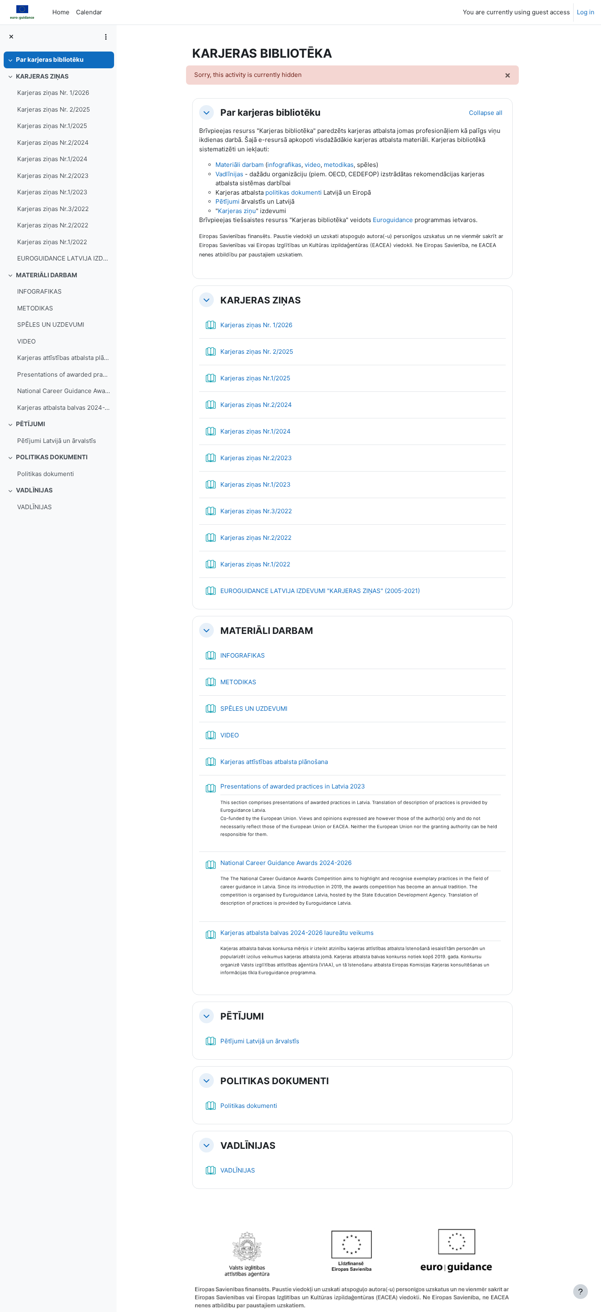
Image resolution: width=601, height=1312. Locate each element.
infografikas (284, 164)
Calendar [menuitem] (89, 12)
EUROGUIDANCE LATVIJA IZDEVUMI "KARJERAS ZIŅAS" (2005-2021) (63, 258)
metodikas (339, 164)
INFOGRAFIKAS (39, 291)
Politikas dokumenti (45, 474)
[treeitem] (58, 60)
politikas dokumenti (293, 192)
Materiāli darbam (239, 164)
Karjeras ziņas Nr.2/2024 (53, 142)
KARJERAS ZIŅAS (42, 76)
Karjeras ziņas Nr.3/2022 (53, 209)
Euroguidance (393, 220)
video (313, 164)
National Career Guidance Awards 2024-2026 (63, 391)
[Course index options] (106, 36)
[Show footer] (580, 1291)
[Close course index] (11, 37)
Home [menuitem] (61, 12)
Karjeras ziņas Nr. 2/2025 (53, 109)
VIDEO (26, 341)
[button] (206, 112)
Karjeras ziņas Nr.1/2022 (52, 242)
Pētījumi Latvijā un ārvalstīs (56, 441)
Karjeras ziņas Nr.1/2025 (52, 126)
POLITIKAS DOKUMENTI (51, 457)
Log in (585, 12)
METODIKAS (35, 308)
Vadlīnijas (229, 174)
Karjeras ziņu (237, 211)
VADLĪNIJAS (34, 490)
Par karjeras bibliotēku (49, 59)
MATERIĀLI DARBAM (46, 275)
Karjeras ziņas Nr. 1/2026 (53, 93)
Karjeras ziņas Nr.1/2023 (52, 192)
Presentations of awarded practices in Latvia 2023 (63, 374)
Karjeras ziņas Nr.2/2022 (52, 225)
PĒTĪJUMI (30, 424)
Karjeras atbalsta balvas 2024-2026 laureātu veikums (63, 407)
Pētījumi (227, 201)
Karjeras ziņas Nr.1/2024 (52, 159)
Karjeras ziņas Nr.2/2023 (53, 176)
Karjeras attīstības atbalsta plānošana (63, 358)
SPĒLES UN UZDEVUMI (50, 324)
